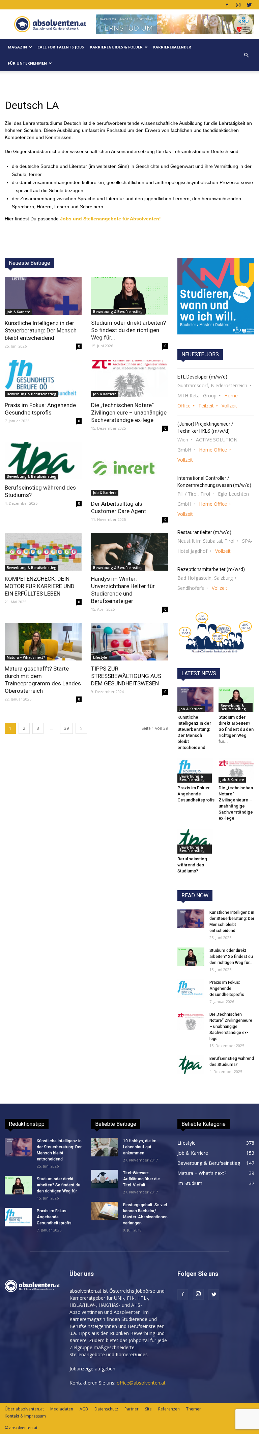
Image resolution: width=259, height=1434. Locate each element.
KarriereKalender (172, 46)
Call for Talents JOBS (60, 46)
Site (148, 1409)
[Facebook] (227, 4)
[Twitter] (249, 4)
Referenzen (169, 1409)
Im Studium (189, 1183)
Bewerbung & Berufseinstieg (118, 311)
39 (66, 728)
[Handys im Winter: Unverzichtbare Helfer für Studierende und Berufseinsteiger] (129, 552)
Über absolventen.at (24, 1409)
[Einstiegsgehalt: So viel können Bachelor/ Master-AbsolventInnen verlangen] (104, 1211)
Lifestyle (100, 657)
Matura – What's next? (26, 657)
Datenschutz (106, 1409)
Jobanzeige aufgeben (92, 1368)
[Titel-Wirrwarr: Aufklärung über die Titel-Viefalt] (104, 1179)
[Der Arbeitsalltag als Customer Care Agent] (129, 469)
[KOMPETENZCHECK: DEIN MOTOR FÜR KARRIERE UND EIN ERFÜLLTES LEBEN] (43, 552)
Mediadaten (61, 1409)
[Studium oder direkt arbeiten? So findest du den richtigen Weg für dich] (129, 296)
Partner (131, 1409)
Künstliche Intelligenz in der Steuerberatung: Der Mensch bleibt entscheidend (41, 330)
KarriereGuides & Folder (116, 46)
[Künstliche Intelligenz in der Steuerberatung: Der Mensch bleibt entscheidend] (43, 296)
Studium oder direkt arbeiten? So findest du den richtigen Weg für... (128, 330)
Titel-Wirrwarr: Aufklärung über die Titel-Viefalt (141, 1179)
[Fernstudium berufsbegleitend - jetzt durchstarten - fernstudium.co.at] (215, 296)
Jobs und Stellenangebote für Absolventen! (110, 218)
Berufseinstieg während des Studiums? (192, 864)
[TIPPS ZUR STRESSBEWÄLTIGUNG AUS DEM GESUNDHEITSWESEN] (129, 641)
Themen (194, 1409)
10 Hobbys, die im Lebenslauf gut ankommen (139, 1147)
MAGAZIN (17, 46)
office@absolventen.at (141, 1382)
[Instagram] (238, 4)
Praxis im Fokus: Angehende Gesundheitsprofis (195, 793)
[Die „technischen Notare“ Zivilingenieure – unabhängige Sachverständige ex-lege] (129, 378)
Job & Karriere (18, 312)
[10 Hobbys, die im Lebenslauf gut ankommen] (104, 1147)
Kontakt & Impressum (25, 1416)
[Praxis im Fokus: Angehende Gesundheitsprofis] (43, 378)
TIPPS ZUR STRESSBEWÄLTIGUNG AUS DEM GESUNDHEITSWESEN (126, 676)
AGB (84, 1409)
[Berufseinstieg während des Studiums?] (43, 460)
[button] (246, 55)
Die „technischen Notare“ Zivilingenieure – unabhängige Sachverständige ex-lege (129, 412)
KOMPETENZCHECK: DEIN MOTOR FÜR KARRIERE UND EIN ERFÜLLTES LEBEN (40, 586)
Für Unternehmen (27, 63)
